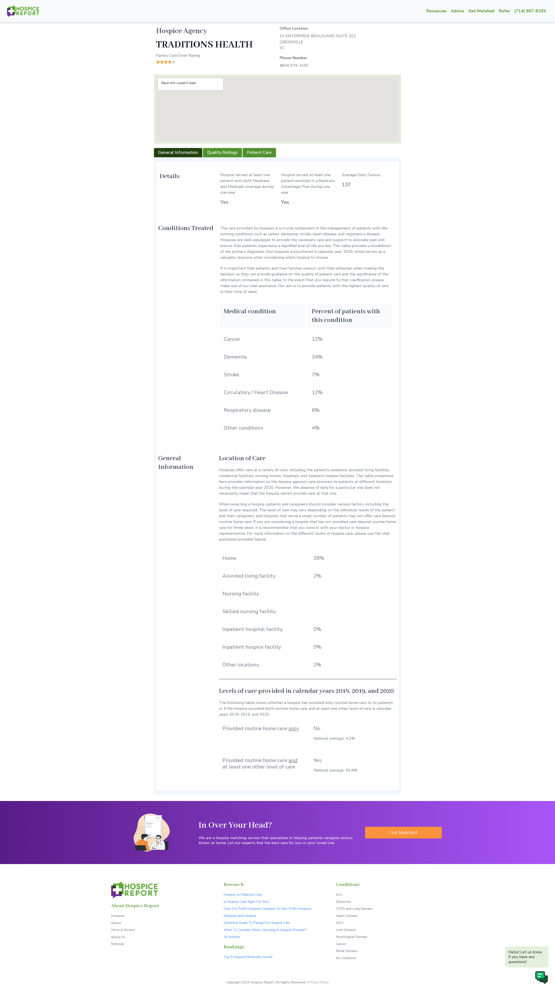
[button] (403, 832)
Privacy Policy (319, 982)
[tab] (178, 152)
